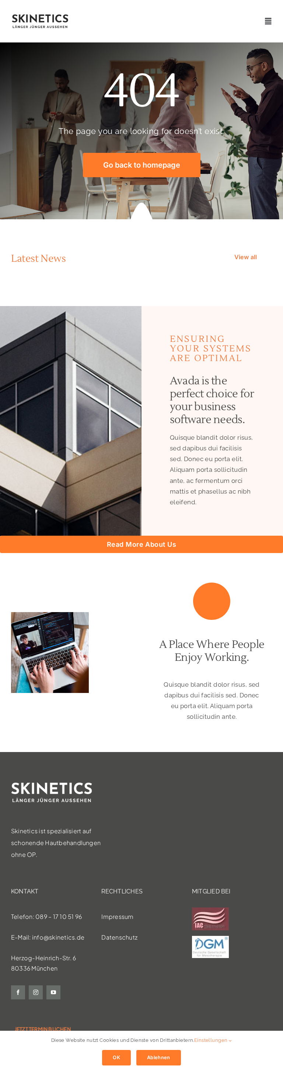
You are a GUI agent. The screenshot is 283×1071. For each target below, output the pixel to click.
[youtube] (53, 992)
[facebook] (18, 992)
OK (116, 1057)
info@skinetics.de (58, 937)
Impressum (117, 916)
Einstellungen (211, 1040)
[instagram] (36, 992)
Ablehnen (158, 1057)
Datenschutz (119, 937)
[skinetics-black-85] (40, 16)
